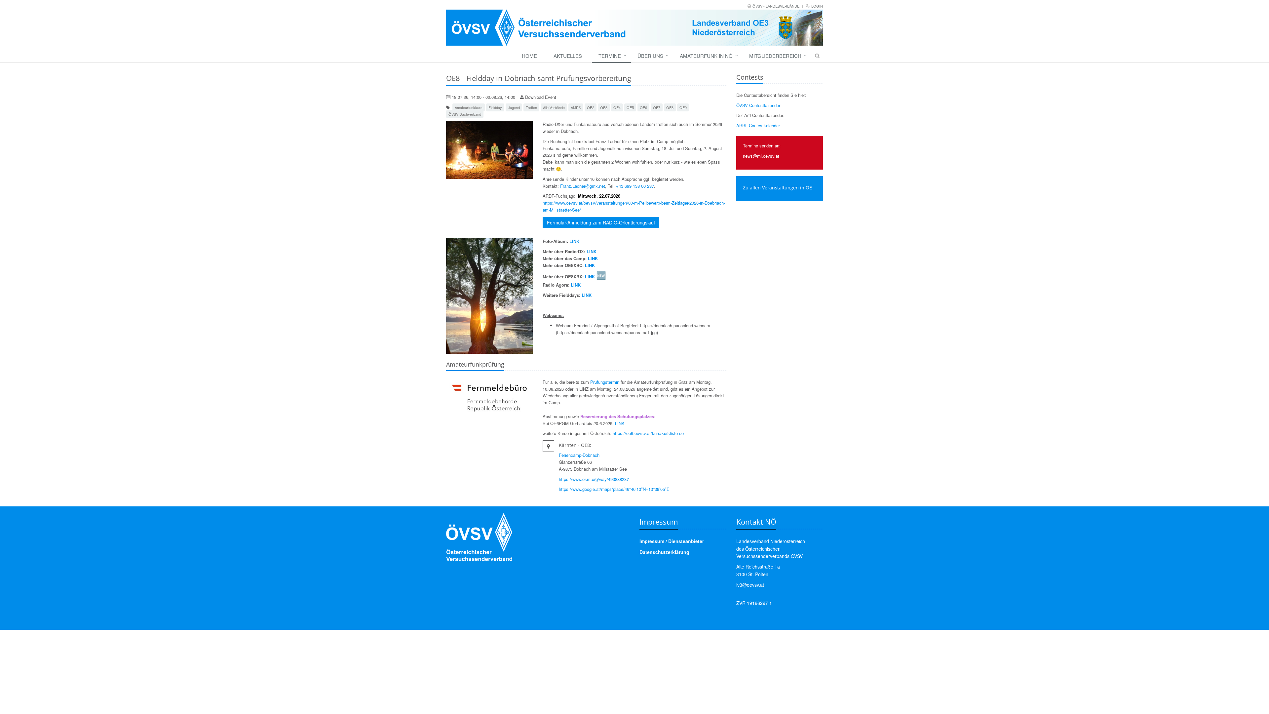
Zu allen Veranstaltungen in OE (777, 187)
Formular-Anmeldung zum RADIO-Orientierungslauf (601, 222)
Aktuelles (568, 55)
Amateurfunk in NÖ (706, 55)
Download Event (540, 97)
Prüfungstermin (604, 382)
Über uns (650, 55)
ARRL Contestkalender (758, 125)
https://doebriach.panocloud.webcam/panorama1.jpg (607, 332)
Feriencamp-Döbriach (579, 455)
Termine (609, 55)
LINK (574, 241)
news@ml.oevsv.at (761, 156)
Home (529, 55)
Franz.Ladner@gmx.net (582, 186)
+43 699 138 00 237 (635, 186)
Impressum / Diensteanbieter (671, 541)
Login (817, 6)
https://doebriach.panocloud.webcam (675, 325)
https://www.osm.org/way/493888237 (594, 479)
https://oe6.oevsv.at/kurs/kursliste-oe (648, 433)
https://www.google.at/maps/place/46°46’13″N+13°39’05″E (614, 489)
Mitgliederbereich (775, 55)
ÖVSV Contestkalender (758, 105)
